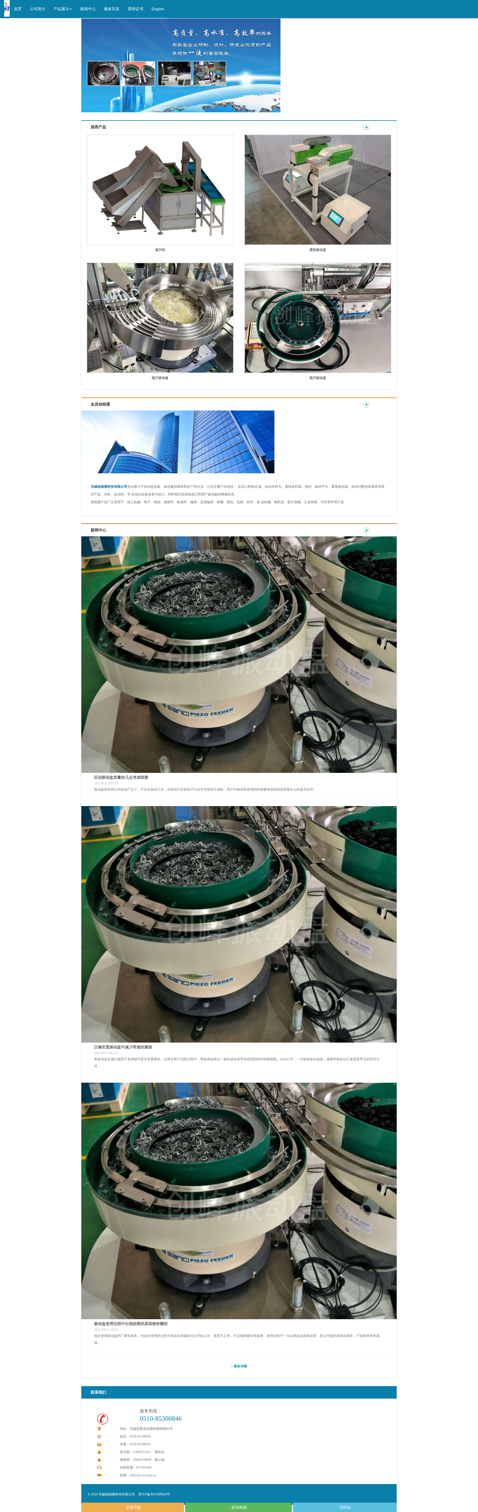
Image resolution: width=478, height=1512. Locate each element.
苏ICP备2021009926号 (154, 1494)
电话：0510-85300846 (135, 1436)
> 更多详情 (239, 1366)
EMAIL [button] (345, 1507)
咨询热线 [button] (238, 1507)
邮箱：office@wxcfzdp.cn (138, 1475)
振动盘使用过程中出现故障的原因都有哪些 (131, 1323)
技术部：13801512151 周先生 (142, 1452)
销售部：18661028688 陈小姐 (142, 1460)
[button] (63, 9)
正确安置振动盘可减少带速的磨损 (123, 1047)
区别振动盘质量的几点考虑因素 (121, 777)
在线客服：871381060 (135, 1467)
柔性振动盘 (318, 250)
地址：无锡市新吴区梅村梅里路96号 (146, 1429)
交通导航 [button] (132, 1507)
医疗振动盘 (160, 378)
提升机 (160, 250)
